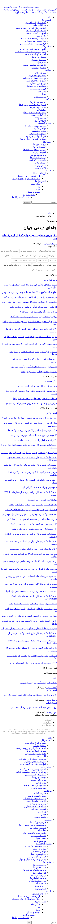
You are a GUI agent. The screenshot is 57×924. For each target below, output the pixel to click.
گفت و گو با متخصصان (35, 54)
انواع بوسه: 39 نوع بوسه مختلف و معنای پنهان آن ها (34, 316)
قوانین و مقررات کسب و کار (33, 43)
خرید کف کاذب (42, 260)
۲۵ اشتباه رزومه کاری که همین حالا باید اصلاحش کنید (33, 603)
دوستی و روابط (39, 57)
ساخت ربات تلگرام (11, 256)
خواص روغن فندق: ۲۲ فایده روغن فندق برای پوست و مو (31, 403)
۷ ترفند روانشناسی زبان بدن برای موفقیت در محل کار (32, 519)
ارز (39, 186)
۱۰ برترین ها (40, 165)
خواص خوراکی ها (38, 102)
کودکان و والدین (38, 67)
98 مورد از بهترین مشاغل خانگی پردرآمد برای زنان (34, 366)
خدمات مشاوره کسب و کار (47, 251)
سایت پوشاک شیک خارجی (9, 251)
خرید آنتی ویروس (38, 265)
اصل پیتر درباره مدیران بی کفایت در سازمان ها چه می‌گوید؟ (29, 418)
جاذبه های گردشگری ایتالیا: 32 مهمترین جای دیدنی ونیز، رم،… (29, 302)
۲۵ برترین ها (40, 168)
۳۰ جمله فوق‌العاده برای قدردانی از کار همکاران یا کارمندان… (29, 452)
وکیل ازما (53, 260)
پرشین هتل (42, 256)
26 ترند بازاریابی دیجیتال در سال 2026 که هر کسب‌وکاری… (30, 695)
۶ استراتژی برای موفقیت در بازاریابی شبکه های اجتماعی (31, 509)
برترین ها (47, 141)
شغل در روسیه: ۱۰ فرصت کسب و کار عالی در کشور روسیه (29, 616)
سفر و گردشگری (43, 123)
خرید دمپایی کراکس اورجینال (12, 265)
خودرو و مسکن (33, 192)
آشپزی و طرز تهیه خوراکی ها (33, 49)
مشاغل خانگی (39, 25)
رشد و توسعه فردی (37, 75)
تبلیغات (48, 720)
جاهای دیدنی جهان (37, 133)
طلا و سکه (35, 184)
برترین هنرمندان (38, 155)
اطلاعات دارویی (38, 115)
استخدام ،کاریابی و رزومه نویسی (31, 28)
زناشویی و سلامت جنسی (34, 65)
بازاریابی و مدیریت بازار (35, 41)
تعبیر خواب (41, 62)
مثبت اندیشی (40, 96)
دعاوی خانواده (51, 265)
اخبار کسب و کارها (20, 197)
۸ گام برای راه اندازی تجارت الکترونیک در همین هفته (33, 549)
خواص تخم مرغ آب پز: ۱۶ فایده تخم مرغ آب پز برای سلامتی (29, 297)
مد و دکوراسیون (38, 59)
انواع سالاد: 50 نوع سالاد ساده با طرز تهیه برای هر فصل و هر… (28, 292)
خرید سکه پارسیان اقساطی (40, 270)
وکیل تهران (27, 265)
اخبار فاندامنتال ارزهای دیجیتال (26, 178)
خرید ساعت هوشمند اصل (28, 256)
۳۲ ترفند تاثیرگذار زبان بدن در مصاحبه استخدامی (35, 440)
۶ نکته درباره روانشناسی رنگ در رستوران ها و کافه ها (32, 430)
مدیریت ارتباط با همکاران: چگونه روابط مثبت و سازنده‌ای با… (29, 628)
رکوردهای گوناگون (37, 160)
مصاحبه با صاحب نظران (35, 86)
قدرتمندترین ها (39, 152)
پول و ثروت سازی (37, 83)
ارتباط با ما (46, 725)
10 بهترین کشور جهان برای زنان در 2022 (39, 371)
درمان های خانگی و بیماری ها (32, 104)
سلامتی (48, 99)
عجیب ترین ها (39, 147)
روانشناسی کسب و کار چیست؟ (42, 500)
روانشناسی (41, 110)
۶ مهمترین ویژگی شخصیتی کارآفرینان (39, 487)
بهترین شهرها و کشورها (35, 125)
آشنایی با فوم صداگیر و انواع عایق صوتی (38, 682)
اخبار (55, 678)
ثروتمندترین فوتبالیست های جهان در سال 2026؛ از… (33, 707)
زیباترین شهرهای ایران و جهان (32, 139)
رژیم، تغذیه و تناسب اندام (34, 112)
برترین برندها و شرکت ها (34, 149)
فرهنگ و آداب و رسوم (36, 136)
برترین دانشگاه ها (38, 157)
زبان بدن (42, 91)
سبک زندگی (46, 46)
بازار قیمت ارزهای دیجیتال (28, 176)
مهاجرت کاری (39, 128)
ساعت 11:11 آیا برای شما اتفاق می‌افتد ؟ (38, 312)
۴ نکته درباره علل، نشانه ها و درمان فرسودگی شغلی (33, 663)
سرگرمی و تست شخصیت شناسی (30, 51)
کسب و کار (46, 20)
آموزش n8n (52, 256)
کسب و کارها (29, 194)
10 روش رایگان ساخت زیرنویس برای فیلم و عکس (34, 529)
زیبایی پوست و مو (38, 107)
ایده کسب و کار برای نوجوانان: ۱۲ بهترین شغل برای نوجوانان (29, 514)
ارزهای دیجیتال (39, 173)
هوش (43, 94)
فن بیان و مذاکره (38, 88)
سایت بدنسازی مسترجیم (28, 251)
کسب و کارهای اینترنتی (35, 33)
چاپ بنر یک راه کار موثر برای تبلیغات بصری (37, 386)
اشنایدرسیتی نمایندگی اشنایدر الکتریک (23, 260)
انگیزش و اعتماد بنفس (35, 81)
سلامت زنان (40, 118)
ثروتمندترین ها (39, 144)
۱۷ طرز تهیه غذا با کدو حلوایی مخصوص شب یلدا (35, 398)
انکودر (54, 270)
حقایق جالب (40, 163)
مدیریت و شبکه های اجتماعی (32, 38)
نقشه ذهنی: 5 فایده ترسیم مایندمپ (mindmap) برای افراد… (30, 591)
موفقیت (47, 70)
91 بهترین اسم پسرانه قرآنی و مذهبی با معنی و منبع (33, 307)
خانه (49, 17)
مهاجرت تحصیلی (38, 131)
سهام (38, 189)
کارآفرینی (41, 36)
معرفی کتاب (40, 73)
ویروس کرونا (40, 120)
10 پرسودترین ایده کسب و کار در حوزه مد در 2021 (34, 524)
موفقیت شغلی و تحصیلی (34, 78)
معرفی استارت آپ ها (36, 30)
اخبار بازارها (40, 181)
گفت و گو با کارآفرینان (35, 22)
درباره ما (47, 722)
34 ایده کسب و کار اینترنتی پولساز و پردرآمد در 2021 (33, 504)
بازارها (48, 170)
